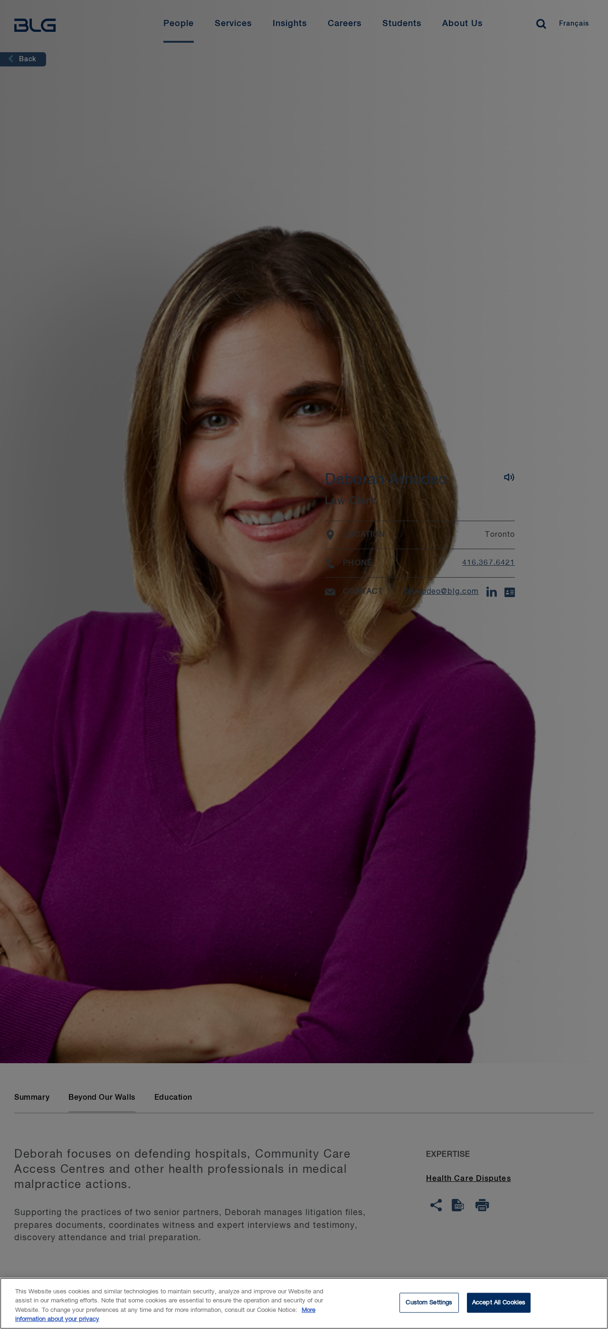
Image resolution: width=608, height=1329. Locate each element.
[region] (304, 1303)
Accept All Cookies (498, 1303)
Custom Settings (429, 1303)
